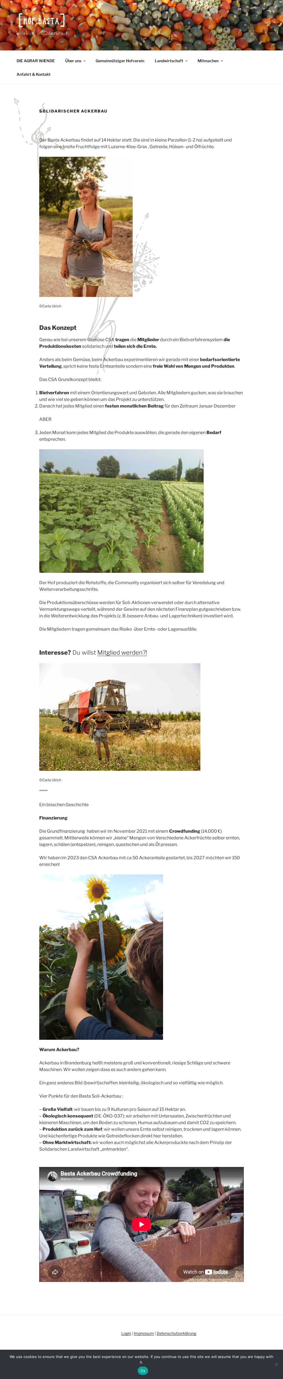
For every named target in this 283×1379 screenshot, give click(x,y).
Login (126, 1333)
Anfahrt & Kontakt (34, 74)
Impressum (144, 1333)
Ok (142, 1370)
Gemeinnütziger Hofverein (120, 60)
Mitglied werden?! (122, 652)
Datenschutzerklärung (176, 1333)
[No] (276, 1364)
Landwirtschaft (169, 60)
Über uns (73, 60)
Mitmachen (208, 60)
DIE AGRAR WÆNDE (36, 60)
